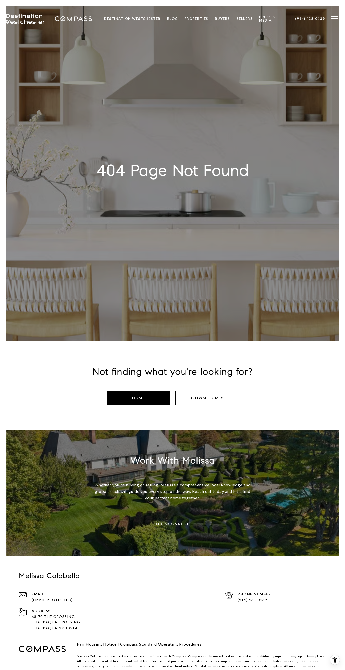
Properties (196, 19)
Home (138, 398)
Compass (195, 656)
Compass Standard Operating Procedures (161, 644)
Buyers (222, 19)
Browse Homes (207, 398)
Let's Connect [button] (172, 524)
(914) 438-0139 (252, 600)
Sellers (245, 19)
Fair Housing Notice (97, 644)
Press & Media (267, 19)
